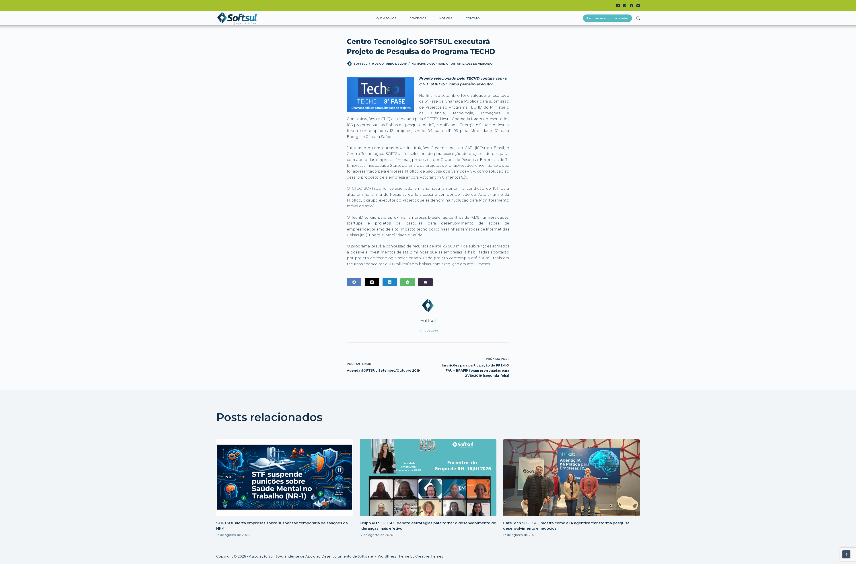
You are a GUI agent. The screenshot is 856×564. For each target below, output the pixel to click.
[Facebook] (631, 5)
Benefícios (417, 18)
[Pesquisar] (638, 18)
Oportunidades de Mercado (469, 63)
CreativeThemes (429, 556)
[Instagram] (624, 5)
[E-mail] (425, 282)
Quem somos (386, 18)
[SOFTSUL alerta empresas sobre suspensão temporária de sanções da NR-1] (284, 477)
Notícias (445, 18)
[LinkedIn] (618, 5)
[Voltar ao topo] (846, 554)
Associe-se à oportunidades (607, 18)
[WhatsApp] (407, 282)
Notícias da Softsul (428, 63)
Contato (473, 18)
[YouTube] (638, 5)
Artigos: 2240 (428, 330)
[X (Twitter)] (372, 282)
